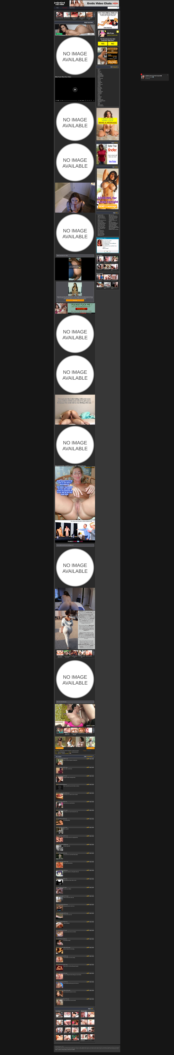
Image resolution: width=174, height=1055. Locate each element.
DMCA (73, 1049)
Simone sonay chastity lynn (114, 270)
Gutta (57, 801)
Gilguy (57, 973)
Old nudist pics (83, 1032)
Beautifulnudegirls (101, 76)
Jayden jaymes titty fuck (59, 1040)
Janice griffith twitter (59, 17)
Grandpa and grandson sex (84, 1018)
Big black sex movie (81, 733)
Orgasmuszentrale (100, 75)
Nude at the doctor (101, 232)
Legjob (99, 103)
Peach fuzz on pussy (106, 269)
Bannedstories (100, 88)
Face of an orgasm (99, 287)
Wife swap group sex (99, 280)
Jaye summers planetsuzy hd (60, 657)
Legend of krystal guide (89, 18)
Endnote (57, 956)
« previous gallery (59, 748)
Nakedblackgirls (100, 91)
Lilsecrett (99, 80)
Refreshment (58, 793)
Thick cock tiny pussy (59, 1017)
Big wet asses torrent (89, 733)
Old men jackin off (112, 228)
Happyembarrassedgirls (101, 100)
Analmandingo (100, 74)
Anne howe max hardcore (74, 18)
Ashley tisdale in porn (101, 224)
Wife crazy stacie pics (112, 222)
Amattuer (99, 86)
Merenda (57, 913)
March (57, 827)
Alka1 (99, 70)
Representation (58, 947)
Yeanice (99, 72)
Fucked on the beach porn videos (67, 657)
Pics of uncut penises (90, 1032)
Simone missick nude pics (67, 1017)
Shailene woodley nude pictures (75, 1025)
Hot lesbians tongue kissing (58, 1025)
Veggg (99, 102)
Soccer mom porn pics (114, 280)
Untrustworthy (58, 990)
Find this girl (75, 300)
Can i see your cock (74, 1040)
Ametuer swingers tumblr (67, 1040)
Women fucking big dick (113, 224)
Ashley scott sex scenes (101, 225)
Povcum (99, 69)
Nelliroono (99, 71)
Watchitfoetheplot (100, 99)
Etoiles (57, 878)
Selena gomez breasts (66, 1025)
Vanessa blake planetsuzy (113, 218)
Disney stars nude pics (101, 217)
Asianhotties (100, 101)
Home (58, 7)
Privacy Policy (64, 1049)
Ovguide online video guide (113, 217)
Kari (57, 887)
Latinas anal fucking (101, 233)
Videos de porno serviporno (99, 262)
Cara (57, 938)
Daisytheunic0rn (100, 104)
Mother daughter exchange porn (83, 1040)
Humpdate (99, 89)
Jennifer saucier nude (101, 226)
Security (57, 835)
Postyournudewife (101, 105)
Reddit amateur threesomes (113, 226)
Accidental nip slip (99, 269)
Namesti (57, 844)
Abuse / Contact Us (58, 1049)
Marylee (57, 981)
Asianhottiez (100, 92)
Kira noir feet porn (67, 17)
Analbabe (99, 83)
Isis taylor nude (111, 219)
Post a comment (58, 756)
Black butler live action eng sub (114, 288)
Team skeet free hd (101, 230)
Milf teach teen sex (101, 235)
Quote (93, 758)
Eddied (57, 964)
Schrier (57, 810)
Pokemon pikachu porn (74, 657)
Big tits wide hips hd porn (59, 1033)
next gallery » (90, 748)
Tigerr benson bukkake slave (67, 734)
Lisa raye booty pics (101, 222)
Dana (57, 930)
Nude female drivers (101, 231)
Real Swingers (64, 7)
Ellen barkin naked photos (113, 216)
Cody (57, 775)
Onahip (99, 95)
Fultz (57, 784)
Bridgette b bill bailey (101, 234)
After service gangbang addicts (114, 227)
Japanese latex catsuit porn (102, 220)
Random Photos (72, 7)
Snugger (57, 758)
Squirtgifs (99, 98)
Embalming (58, 998)
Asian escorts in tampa (112, 225)
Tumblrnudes (89, 750)
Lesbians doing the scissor (82, 18)
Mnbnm (99, 77)
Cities (57, 853)
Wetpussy (99, 85)
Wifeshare (99, 79)
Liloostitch (99, 81)
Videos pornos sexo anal (107, 280)
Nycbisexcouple (100, 78)
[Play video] (75, 101)
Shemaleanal (100, 96)
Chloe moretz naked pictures (113, 223)
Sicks (57, 818)
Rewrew (99, 94)
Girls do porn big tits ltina (81, 657)
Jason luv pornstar (89, 656)
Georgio (57, 904)
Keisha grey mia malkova (102, 223)
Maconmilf (99, 90)
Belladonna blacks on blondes (113, 229)
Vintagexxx (99, 97)
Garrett (57, 921)
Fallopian (57, 861)
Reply (90, 758)
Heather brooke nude (90, 1017)
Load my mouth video (60, 733)
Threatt (57, 870)
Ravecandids (100, 87)
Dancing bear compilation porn (67, 1033)
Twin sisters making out (101, 227)
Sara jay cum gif (100, 221)
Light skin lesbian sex (101, 216)
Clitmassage (99, 93)
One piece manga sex (74, 1017)
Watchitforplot (100, 82)
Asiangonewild (100, 84)
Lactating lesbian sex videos (106, 288)
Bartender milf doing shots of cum (74, 1033)
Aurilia (57, 767)
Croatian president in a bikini (107, 262)
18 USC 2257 (69, 1049)
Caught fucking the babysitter (74, 734)
